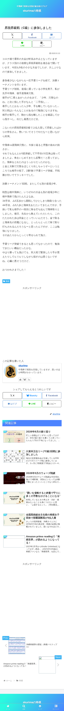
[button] (41, 44)
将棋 (7, 281)
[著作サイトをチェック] (20, 379)
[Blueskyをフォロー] (25, 379)
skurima (23, 365)
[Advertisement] (32, 322)
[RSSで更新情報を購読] (29, 379)
